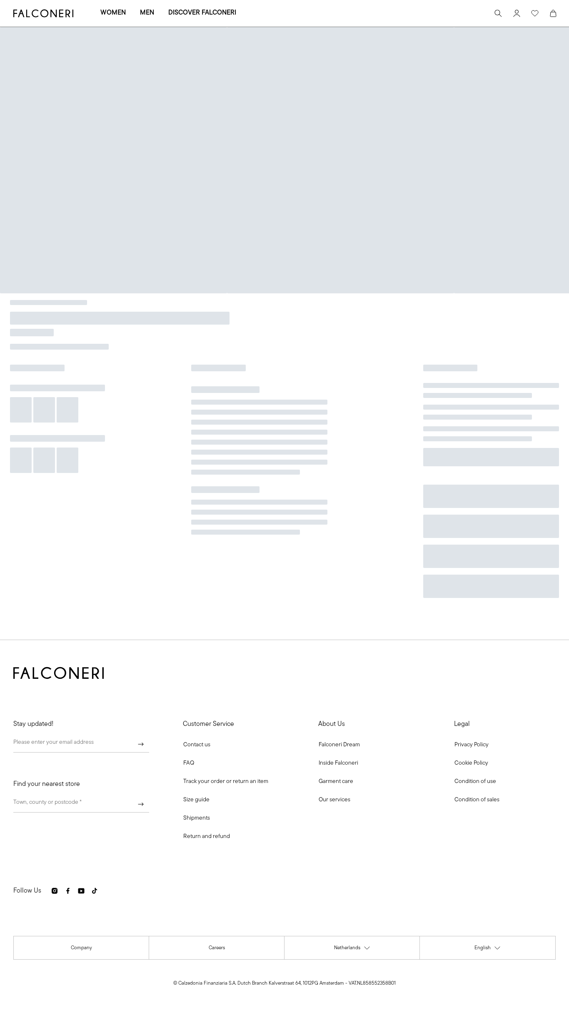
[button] (197, 745)
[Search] (498, 13)
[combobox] (81, 804)
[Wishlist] (535, 13)
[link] (189, 763)
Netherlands (352, 949)
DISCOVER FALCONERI (202, 13)
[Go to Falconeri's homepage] (43, 13)
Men (147, 13)
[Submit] (141, 744)
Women (113, 13)
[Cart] (553, 13)
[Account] (516, 13)
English (487, 949)
